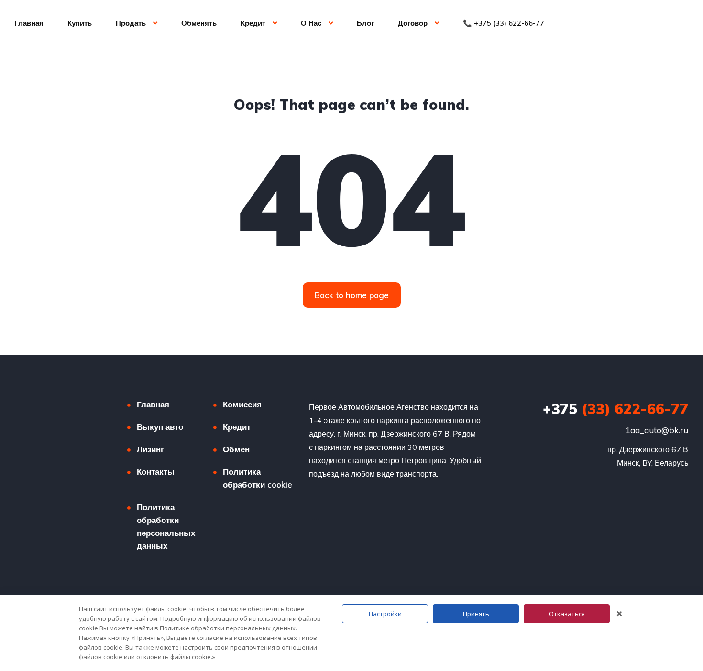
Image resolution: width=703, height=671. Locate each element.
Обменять (199, 23)
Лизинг (150, 449)
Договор (413, 23)
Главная (29, 23)
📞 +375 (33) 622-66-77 (503, 23)
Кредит (253, 23)
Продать (131, 23)
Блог (365, 23)
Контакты (156, 472)
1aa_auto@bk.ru (657, 430)
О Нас (311, 23)
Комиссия (242, 404)
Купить (79, 23)
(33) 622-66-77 (615, 409)
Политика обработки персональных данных (166, 526)
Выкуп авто (160, 427)
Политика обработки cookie (257, 478)
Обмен (236, 449)
